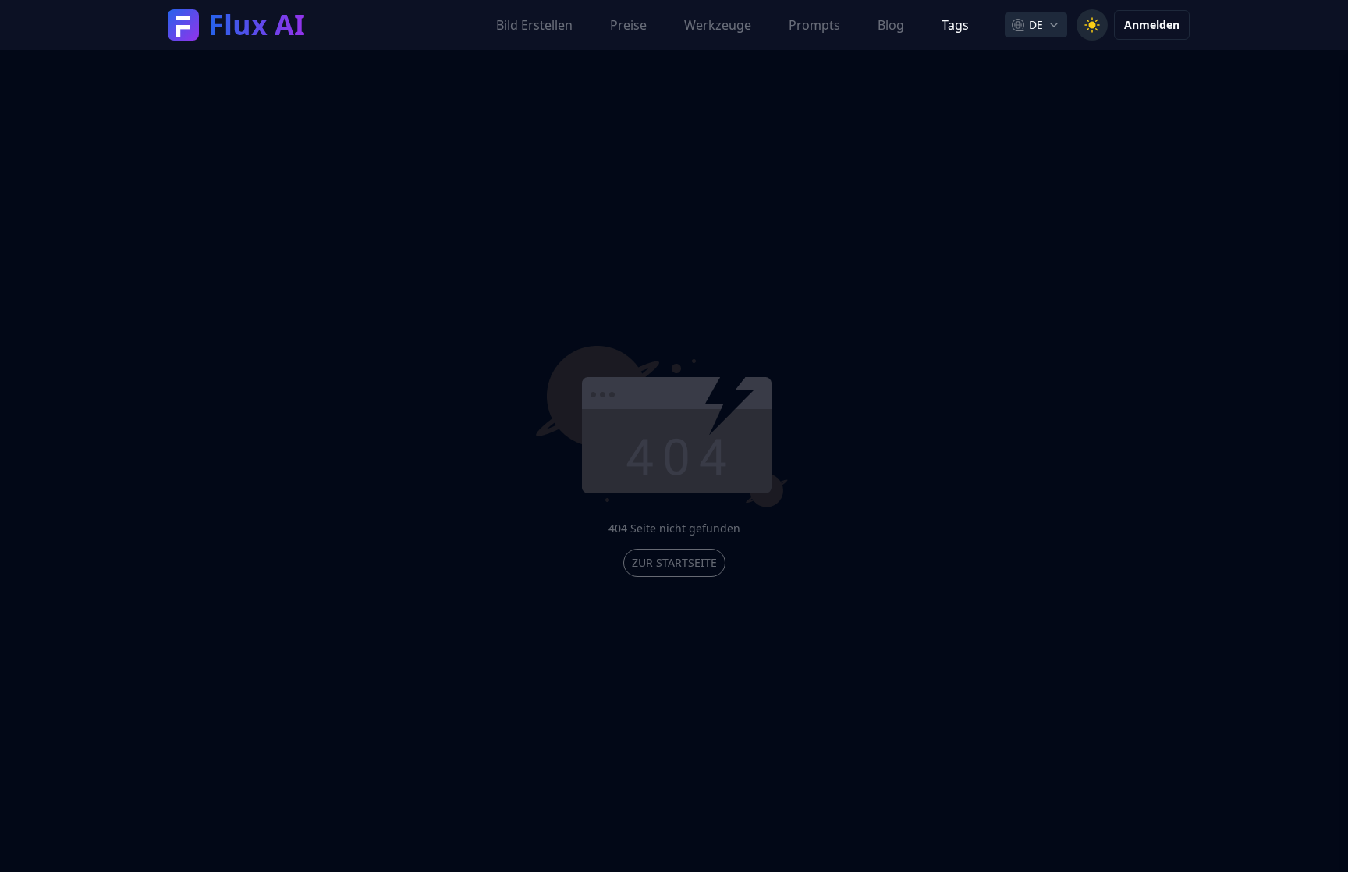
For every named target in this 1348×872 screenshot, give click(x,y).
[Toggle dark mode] (1092, 25)
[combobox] (1036, 24)
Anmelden (1152, 24)
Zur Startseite (674, 562)
